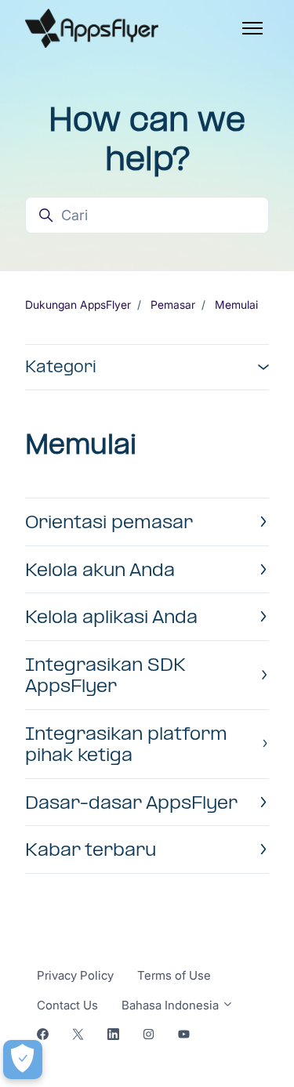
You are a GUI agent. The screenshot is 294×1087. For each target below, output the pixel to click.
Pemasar (173, 304)
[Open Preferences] (22, 1059)
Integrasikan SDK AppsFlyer (105, 675)
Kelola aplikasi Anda (111, 616)
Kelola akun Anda (100, 569)
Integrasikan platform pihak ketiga (126, 744)
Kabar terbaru (90, 849)
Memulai (236, 304)
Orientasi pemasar (109, 521)
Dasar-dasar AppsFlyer (131, 802)
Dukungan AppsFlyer (78, 304)
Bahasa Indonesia (172, 1005)
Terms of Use (174, 975)
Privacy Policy (75, 975)
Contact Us (67, 1005)
